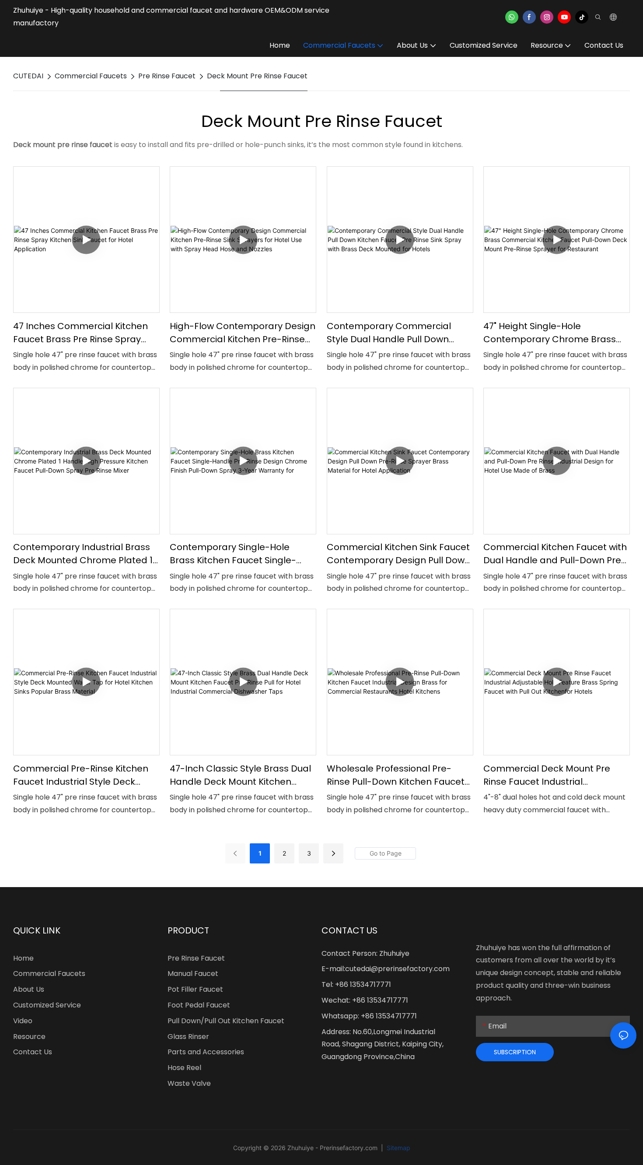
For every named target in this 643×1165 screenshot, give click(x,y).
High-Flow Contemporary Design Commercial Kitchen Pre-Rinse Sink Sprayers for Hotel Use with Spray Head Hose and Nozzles (242, 333)
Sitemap (397, 1147)
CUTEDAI (28, 76)
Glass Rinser (188, 1037)
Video (22, 1021)
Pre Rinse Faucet (167, 76)
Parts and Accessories (206, 1052)
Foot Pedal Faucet (199, 1005)
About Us (28, 989)
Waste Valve (189, 1083)
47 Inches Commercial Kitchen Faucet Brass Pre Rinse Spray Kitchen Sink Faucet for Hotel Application (80, 333)
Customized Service (47, 1005)
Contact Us (32, 1052)
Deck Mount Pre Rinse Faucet (257, 76)
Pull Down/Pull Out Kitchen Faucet (226, 1021)
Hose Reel (184, 1068)
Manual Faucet (193, 973)
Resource (29, 1037)
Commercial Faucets (91, 76)
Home (23, 958)
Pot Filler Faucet (195, 989)
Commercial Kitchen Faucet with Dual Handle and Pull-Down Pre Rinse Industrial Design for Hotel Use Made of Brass (555, 554)
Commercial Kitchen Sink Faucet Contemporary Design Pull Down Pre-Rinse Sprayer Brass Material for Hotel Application (399, 554)
